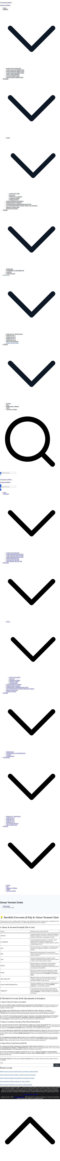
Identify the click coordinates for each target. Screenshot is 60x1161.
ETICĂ (8, 621)
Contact (8, 403)
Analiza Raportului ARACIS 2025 (15, 73)
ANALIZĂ (6, 494)
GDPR (7, 408)
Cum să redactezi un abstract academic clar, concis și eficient (15, 1081)
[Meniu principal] (0, 485)
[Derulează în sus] (30, 1160)
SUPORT (5, 826)
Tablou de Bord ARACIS (12, 74)
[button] (31, 67)
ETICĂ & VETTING (14, 193)
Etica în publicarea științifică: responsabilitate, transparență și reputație (17, 1078)
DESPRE (5, 693)
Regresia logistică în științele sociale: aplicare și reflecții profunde (16, 1084)
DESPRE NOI (9, 269)
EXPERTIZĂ (6, 757)
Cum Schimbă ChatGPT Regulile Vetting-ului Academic (22, 205)
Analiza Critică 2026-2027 (13, 68)
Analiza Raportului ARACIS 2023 (15, 70)
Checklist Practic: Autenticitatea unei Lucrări (18, 204)
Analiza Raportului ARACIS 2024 (15, 71)
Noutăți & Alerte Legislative (14, 202)
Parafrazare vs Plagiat (15, 196)
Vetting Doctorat (14, 199)
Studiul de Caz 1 (10, 335)
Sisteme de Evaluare (12, 208)
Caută (1, 1062)
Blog (7, 405)
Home (4, 8)
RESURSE (6, 562)
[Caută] (0, 473)
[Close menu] (0, 490)
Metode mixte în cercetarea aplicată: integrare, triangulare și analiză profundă (19, 1071)
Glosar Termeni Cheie (12, 343)
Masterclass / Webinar (12, 406)
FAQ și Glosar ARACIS (12, 341)
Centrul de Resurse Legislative (15, 201)
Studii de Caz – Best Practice (14, 334)
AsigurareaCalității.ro (5, 5)
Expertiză (9, 272)
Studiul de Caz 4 (11, 340)
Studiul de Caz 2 (11, 337)
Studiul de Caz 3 (11, 338)
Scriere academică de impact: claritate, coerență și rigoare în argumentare (18, 1074)
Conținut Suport (10, 273)
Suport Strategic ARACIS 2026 (14, 77)
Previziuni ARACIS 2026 (12, 76)
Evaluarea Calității (14, 198)
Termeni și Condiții (11, 409)
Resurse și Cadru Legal (12, 207)
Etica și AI (12, 195)
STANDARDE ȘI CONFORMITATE (15, 270)
